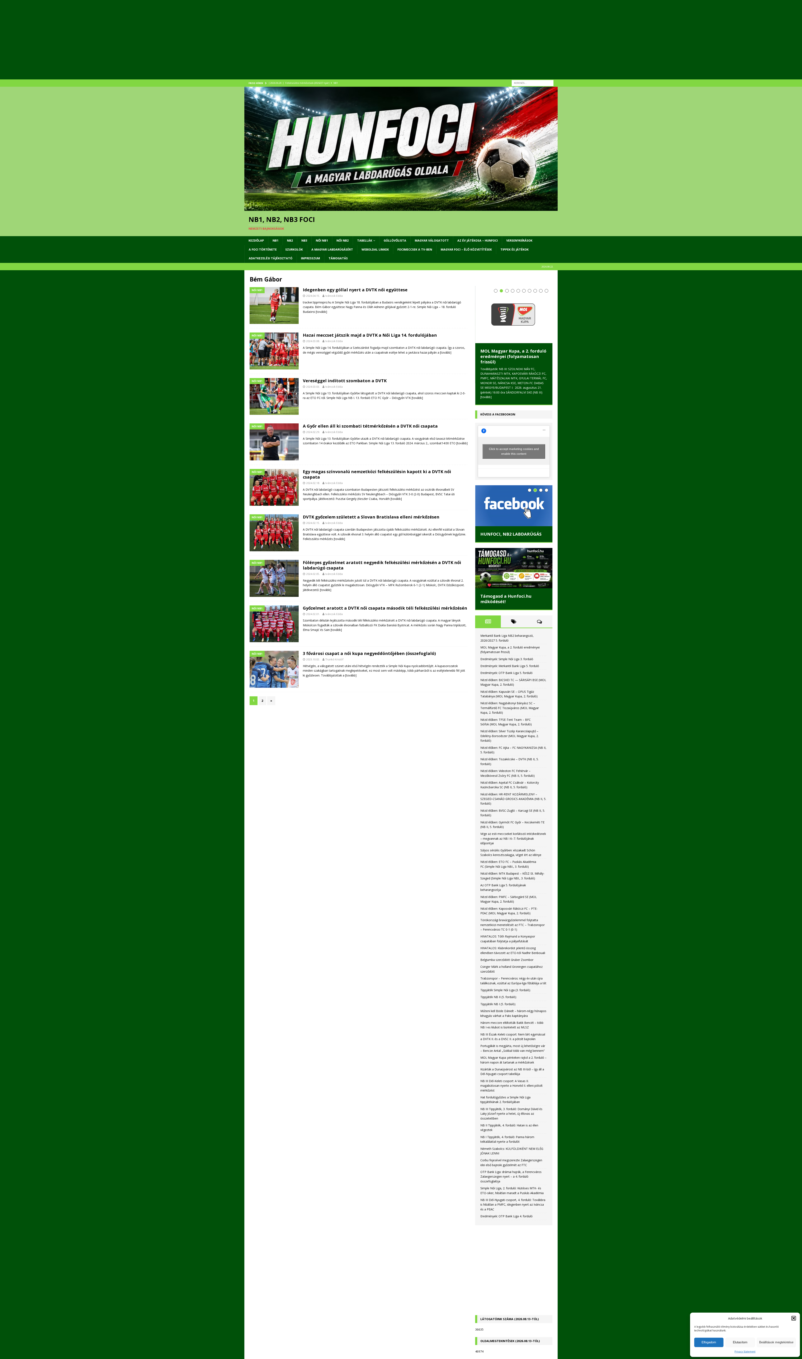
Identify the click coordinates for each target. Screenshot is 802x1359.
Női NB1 (322, 240)
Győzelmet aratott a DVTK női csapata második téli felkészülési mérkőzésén (385, 608)
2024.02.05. (313, 574)
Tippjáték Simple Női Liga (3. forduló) (505, 990)
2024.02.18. (313, 483)
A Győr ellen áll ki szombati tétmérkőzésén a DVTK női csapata (370, 426)
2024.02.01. (313, 614)
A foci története (263, 249)
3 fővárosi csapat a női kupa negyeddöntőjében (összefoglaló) (369, 653)
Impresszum (310, 258)
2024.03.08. (313, 341)
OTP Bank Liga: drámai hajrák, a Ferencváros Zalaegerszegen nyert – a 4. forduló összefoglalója (511, 1176)
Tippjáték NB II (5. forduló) (498, 997)
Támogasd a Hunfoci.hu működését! (506, 598)
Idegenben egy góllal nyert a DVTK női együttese (355, 290)
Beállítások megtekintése (776, 1342)
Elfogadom (709, 1342)
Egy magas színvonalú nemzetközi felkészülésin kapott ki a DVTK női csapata (377, 474)
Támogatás (338, 258)
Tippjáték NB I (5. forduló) (497, 1004)
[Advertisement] (369, 45)
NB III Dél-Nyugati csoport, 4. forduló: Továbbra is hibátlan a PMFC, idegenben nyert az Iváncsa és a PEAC (512, 1204)
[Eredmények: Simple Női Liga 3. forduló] (513, 302)
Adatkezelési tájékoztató (270, 258)
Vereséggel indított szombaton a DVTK (345, 380)
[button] (794, 1318)
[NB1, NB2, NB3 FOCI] (401, 208)
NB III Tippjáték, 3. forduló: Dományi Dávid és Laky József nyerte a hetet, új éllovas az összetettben (511, 1113)
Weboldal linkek (375, 249)
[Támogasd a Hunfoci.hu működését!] (513, 568)
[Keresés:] (532, 83)
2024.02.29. (313, 432)
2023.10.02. (313, 659)
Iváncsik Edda (334, 296)
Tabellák (364, 240)
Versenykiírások (519, 240)
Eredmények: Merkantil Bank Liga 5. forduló (509, 666)
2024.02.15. (313, 523)
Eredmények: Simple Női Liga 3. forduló (511, 329)
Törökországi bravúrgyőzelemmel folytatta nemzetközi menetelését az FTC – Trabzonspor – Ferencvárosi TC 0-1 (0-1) (512, 924)
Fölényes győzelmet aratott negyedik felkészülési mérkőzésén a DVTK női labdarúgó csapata (382, 565)
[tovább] (321, 312)
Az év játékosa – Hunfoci (477, 240)
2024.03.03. (313, 386)
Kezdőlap (256, 240)
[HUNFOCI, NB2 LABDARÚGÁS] (513, 505)
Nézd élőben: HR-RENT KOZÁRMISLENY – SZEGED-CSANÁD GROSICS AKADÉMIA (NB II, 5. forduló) (513, 799)
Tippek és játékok (514, 249)
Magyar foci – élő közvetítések (466, 249)
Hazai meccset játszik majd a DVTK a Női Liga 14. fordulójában (370, 335)
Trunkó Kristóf (334, 659)
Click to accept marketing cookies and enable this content (514, 451)
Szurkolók (294, 249)
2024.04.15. (313, 296)
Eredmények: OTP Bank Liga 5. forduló (506, 673)
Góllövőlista (395, 240)
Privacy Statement (745, 1351)
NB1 (275, 240)
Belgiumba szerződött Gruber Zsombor (506, 960)
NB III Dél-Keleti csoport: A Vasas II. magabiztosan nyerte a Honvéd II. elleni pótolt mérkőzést (511, 1085)
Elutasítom (740, 1342)
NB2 (290, 240)
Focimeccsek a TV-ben (414, 249)
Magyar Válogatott (432, 240)
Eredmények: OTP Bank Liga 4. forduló (506, 1216)
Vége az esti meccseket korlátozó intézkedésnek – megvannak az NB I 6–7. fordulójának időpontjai (513, 838)
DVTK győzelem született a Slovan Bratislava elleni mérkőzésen (371, 517)
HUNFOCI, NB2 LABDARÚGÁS (511, 534)
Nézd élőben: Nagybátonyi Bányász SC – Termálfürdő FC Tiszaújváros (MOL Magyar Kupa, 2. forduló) (509, 708)
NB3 (304, 240)
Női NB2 (342, 240)
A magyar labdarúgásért (332, 249)
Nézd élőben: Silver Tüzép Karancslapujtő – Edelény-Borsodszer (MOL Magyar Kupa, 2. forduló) (509, 736)
